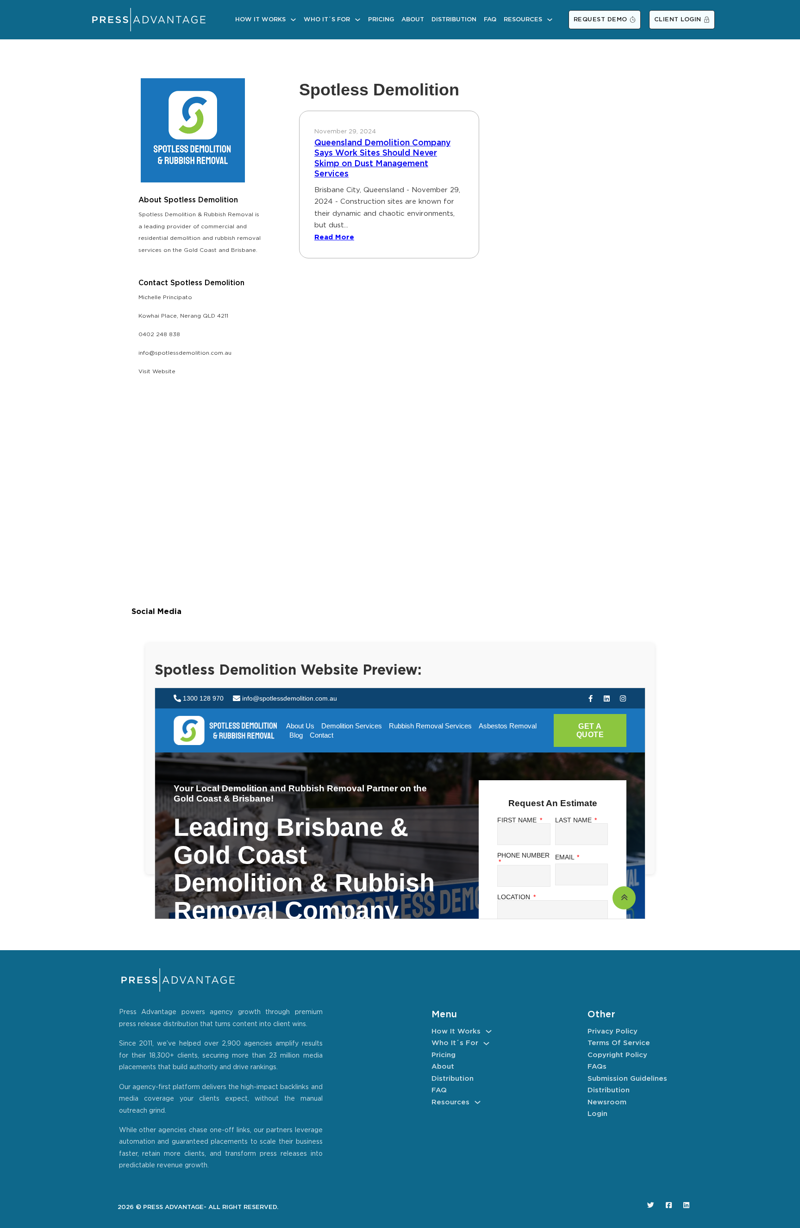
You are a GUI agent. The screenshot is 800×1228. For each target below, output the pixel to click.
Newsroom (607, 1102)
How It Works (260, 19)
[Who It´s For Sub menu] (358, 20)
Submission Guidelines (627, 1079)
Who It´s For (327, 19)
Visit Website (156, 371)
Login (597, 1114)
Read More (334, 237)
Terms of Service (619, 1043)
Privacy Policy (613, 1031)
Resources (523, 19)
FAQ (490, 19)
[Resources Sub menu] (550, 20)
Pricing (381, 19)
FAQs (597, 1067)
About (412, 19)
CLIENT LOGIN (677, 19)
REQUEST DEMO (600, 19)
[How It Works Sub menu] (293, 20)
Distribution (453, 19)
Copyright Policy (617, 1055)
